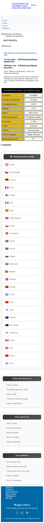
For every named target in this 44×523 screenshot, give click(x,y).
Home (5, 20)
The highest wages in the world (17, 390)
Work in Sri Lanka (13, 437)
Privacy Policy (11, 494)
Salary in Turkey (12, 385)
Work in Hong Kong (13, 442)
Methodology (11, 496)
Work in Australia (12, 433)
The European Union (14, 462)
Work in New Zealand (14, 428)
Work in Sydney (12, 423)
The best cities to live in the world (18, 471)
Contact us (9, 489)
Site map (9, 498)
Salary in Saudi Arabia (14, 403)
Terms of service (12, 492)
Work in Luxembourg (14, 480)
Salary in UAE (11, 394)
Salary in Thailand (13, 476)
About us (9, 487)
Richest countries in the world (16, 466)
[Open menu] (5, 12)
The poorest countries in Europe (17, 399)
